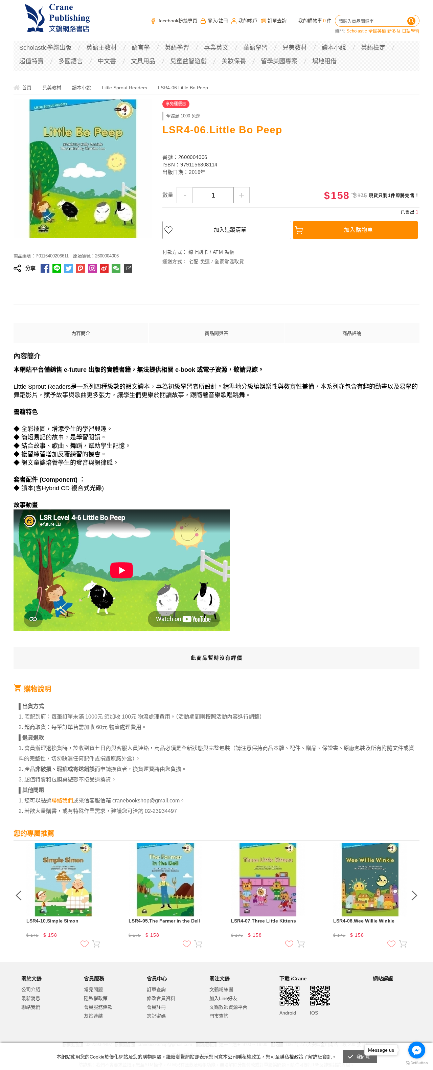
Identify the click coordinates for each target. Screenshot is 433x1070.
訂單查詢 (277, 20)
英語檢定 (373, 47)
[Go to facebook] (416, 1050)
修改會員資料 (161, 998)
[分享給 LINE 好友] (56, 268)
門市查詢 (218, 1016)
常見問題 (93, 989)
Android (287, 1013)
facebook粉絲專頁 (178, 20)
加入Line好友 (223, 998)
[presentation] (19, 895)
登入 (212, 20)
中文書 (107, 61)
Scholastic (356, 30)
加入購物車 (358, 230)
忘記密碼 (156, 1016)
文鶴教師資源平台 (228, 1007)
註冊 (223, 20)
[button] (390, 1006)
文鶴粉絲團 (221, 989)
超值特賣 (31, 61)
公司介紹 (30, 989)
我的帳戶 (247, 20)
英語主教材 (101, 47)
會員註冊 (156, 1007)
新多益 (394, 30)
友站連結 (93, 1016)
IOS (314, 1013)
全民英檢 (377, 30)
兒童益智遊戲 (188, 61)
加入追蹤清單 (230, 230)
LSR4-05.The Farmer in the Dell (164, 921)
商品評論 (351, 333)
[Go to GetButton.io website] (417, 1063)
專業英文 (216, 47)
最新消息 (30, 998)
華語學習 (255, 47)
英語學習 (177, 47)
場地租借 (324, 61)
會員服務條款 (98, 1007)
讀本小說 (334, 47)
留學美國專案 (279, 61)
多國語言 (71, 61)
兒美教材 (294, 47)
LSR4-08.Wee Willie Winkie (363, 921)
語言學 (141, 47)
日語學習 (410, 30)
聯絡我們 (30, 1007)
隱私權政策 (96, 998)
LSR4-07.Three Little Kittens (263, 921)
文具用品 (143, 61)
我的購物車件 (315, 20)
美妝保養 (234, 61)
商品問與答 (216, 333)
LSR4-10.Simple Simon (52, 921)
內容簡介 (80, 333)
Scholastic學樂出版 (45, 47)
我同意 (363, 1057)
